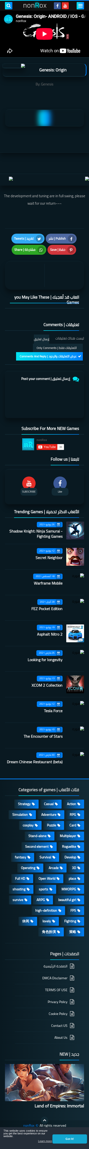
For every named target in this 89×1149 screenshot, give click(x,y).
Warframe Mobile (48, 583)
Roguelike (69, 846)
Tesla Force (53, 710)
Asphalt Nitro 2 (50, 634)
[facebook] (57, 5)
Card (72, 825)
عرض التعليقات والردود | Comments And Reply (48, 356)
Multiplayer (68, 836)
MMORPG (69, 889)
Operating (28, 868)
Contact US (59, 1025)
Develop (70, 857)
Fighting (70, 921)
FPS (73, 910)
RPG (73, 814)
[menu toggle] (80, 5)
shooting (19, 889)
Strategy (24, 804)
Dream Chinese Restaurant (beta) (35, 761)
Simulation (20, 814)
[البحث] (8, 5)
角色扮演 (49, 931)
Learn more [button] (45, 1141)
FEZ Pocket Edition (47, 608)
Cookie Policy (58, 1013)
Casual (49, 804)
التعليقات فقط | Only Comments (57, 348)
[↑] (44, 1120)
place (72, 878)
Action (71, 804)
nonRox (28, 1125)
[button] (69, 1138)
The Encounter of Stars (43, 736)
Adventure (48, 814)
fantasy (20, 857)
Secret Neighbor (49, 557)
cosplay (28, 825)
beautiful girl (67, 900)
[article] (25, 275)
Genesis (47, 84)
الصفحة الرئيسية (55, 966)
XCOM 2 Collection (47, 685)
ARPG (41, 900)
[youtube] (65, 5)
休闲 (25, 921)
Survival (45, 857)
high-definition (46, 910)
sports (43, 889)
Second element (37, 846)
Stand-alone (37, 836)
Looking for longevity (45, 659)
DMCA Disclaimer (54, 978)
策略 (72, 931)
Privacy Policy (57, 1002)
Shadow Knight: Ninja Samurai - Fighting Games (36, 533)
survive (18, 900)
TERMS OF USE (56, 990)
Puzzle (51, 825)
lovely (47, 921)
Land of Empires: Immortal (59, 1106)
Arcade (54, 868)
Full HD (20, 878)
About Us (60, 1037)
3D (74, 868)
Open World (47, 878)
